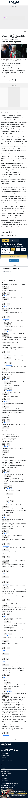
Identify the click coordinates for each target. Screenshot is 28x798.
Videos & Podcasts (6, 773)
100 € (23, 249)
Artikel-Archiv (5, 771)
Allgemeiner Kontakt (6, 760)
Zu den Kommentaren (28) (9, 235)
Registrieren (4, 780)
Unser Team (4, 753)
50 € (18, 249)
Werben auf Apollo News (8, 762)
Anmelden (4, 778)
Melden (6, 288)
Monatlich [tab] (14, 240)
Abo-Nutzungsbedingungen (8, 785)
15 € (8, 249)
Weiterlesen (13, 261)
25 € (13, 249)
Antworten (6, 295)
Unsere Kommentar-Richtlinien (9, 783)
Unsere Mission (5, 755)
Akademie (4, 757)
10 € (3, 249)
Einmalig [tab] (6, 240)
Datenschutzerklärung (7, 787)
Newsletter (4, 775)
